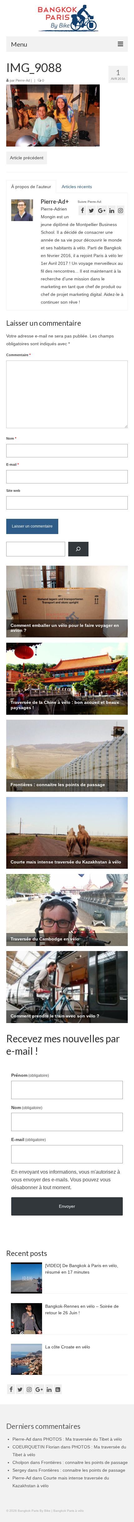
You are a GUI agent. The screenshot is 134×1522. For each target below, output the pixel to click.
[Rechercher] (78, 549)
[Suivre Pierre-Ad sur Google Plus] (102, 210)
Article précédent (26, 157)
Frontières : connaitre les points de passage (84, 1462)
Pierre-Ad (23, 80)
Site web (13, 490)
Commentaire (18, 355)
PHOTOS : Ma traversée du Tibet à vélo (82, 1439)
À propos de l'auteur (31, 186)
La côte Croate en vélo (67, 1346)
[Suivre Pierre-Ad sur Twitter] (91, 210)
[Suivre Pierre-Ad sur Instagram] (120, 210)
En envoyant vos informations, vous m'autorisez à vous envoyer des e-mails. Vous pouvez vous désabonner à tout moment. (65, 1179)
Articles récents (77, 186)
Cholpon (20, 1462)
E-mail (12, 464)
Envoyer (67, 1206)
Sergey (19, 1470)
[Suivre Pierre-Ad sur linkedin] (112, 210)
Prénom (30, 1075)
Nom (11, 438)
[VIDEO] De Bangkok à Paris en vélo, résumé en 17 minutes (81, 1269)
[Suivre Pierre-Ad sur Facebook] (82, 210)
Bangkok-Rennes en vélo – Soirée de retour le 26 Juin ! (82, 1309)
